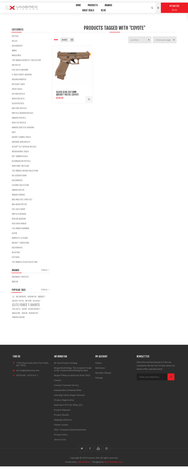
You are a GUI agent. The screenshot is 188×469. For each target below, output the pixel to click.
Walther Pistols (19, 108)
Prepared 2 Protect (20, 277)
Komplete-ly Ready (20, 238)
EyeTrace (16, 257)
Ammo (14, 50)
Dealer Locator (61, 424)
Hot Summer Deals (20, 156)
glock (24, 309)
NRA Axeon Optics (19, 204)
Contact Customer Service (66, 385)
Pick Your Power (19, 223)
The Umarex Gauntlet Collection (26, 60)
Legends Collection (20, 185)
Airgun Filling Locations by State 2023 (72, 375)
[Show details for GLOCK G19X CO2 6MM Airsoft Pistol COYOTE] (72, 66)
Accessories (17, 45)
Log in (160, 5)
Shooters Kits (18, 98)
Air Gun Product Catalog (65, 363)
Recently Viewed (103, 373)
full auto (16, 309)
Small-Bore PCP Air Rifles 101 (68, 405)
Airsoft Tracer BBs (20, 243)
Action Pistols (18, 94)
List (72, 39)
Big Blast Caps (18, 84)
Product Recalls (61, 415)
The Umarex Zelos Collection (24, 262)
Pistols (15, 36)
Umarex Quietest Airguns (23, 127)
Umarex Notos (18, 190)
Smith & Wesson (19, 214)
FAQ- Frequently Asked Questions (70, 429)
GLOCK (14, 233)
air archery (21, 296)
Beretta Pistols (19, 122)
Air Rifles (16, 65)
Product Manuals (62, 410)
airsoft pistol (18, 301)
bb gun (28, 300)
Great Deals (17, 89)
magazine (16, 313)
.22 (13, 296)
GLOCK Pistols (18, 103)
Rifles (14, 41)
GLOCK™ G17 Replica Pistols (24, 146)
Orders (98, 363)
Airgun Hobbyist (19, 79)
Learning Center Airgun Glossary (69, 395)
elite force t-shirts (26, 305)
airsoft (41, 296)
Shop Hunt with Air (20, 166)
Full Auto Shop (18, 209)
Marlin (15, 281)
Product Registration (64, 400)
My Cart (174, 8)
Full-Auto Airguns (20, 70)
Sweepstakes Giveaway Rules (67, 390)
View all (44, 270)
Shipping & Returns (63, 419)
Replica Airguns (19, 218)
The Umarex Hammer (20, 228)
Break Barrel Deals (20, 151)
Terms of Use (60, 439)
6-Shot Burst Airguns (22, 74)
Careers (57, 380)
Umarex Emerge (18, 194)
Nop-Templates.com (113, 462)
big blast (36, 301)
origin (24, 313)
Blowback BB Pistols (21, 161)
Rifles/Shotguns (19, 175)
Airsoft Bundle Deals (21, 137)
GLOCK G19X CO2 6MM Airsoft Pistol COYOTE (67, 93)
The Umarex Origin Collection (25, 170)
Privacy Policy (61, 434)
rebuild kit (33, 313)
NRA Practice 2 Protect (22, 199)
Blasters (16, 252)
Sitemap (99, 377)
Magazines (16, 55)
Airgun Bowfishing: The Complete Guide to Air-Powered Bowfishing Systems (73, 369)
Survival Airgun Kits (21, 142)
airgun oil (32, 296)
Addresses (100, 368)
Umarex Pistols (18, 118)
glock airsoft (34, 309)
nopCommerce (83, 462)
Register (160, 10)
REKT (14, 132)
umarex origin (18, 317)
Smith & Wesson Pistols (22, 113)
